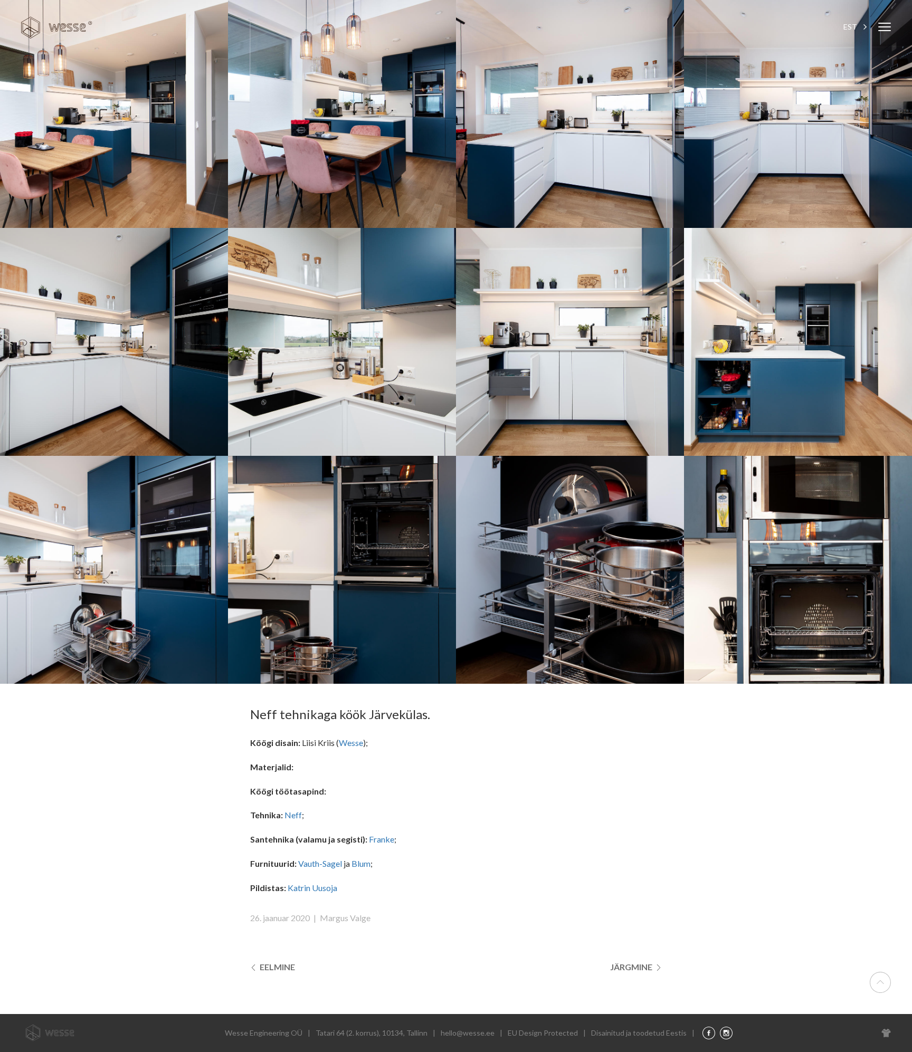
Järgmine (632, 967)
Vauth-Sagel (320, 863)
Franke (381, 839)
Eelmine (276, 967)
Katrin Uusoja (312, 888)
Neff (293, 815)
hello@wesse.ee (468, 1032)
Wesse (351, 743)
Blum (361, 863)
